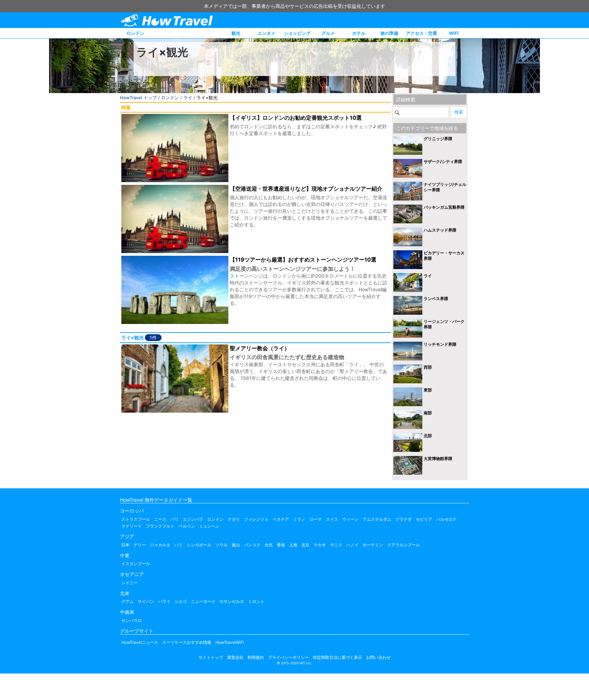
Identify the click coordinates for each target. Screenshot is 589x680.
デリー (140, 544)
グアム (127, 601)
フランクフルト (160, 526)
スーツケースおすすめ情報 (186, 642)
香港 (281, 544)
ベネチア (281, 519)
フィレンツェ (256, 519)
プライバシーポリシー (288, 657)
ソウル (221, 544)
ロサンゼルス (232, 601)
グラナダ (403, 519)
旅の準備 (389, 33)
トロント (256, 601)
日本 (125, 544)
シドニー (129, 582)
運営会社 (235, 657)
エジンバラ (193, 519)
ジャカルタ (160, 544)
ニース (160, 519)
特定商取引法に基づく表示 (337, 657)
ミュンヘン (209, 526)
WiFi (454, 33)
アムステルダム (377, 519)
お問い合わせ (378, 657)
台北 (269, 544)
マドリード (131, 526)
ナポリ (234, 519)
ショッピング (297, 33)
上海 (293, 544)
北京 (305, 544)
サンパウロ (131, 620)
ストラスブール (135, 519)
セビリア (424, 519)
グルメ (328, 33)
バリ (179, 544)
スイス (332, 519)
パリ (174, 519)
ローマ (315, 519)
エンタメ (266, 33)
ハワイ (164, 601)
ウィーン (350, 519)
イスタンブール (135, 563)
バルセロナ (446, 519)
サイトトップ (210, 657)
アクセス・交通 (421, 33)
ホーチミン (373, 544)
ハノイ (352, 544)
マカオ (320, 544)
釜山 (236, 544)
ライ (187, 97)
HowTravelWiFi (229, 642)
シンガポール (199, 544)
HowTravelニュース (139, 642)
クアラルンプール (403, 544)
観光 (235, 33)
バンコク (252, 544)
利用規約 (255, 657)
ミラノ (299, 519)
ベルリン (187, 526)
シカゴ (181, 601)
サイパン (146, 601)
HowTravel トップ (138, 97)
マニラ (336, 544)
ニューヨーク (203, 601)
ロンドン (135, 33)
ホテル (358, 33)
